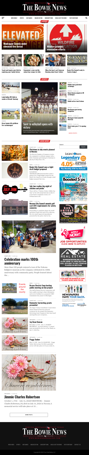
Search (61, 144)
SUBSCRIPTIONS (49, 18)
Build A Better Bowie (61, 18)
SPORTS (22, 18)
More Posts (29, 414)
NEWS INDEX (14, 18)
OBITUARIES (29, 18)
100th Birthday (73, 18)
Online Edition (38, 18)
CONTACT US (44, 22)
